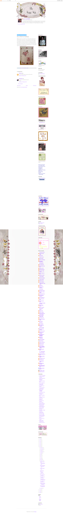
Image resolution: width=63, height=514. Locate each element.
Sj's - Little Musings (42, 351)
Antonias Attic (41, 258)
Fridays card (42, 470)
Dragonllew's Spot (42, 290)
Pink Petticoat (40, 497)
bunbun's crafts (41, 268)
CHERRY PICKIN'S (41, 275)
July (40, 454)
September (41, 451)
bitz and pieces (41, 263)
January (41, 488)
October (41, 450)
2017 (40, 440)
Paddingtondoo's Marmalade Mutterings (41, 335)
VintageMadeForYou (42, 122)
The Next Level (41, 359)
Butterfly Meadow (41, 269)
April (41, 458)
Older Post (34, 85)
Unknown (20, 73)
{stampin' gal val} (41, 371)
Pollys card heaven (42, 342)
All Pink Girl (41, 255)
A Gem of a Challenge (42, 375)
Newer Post (18, 85)
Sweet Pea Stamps (41, 352)
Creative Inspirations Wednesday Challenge (42, 379)
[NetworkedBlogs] (42, 178)
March (41, 459)
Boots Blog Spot (41, 264)
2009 (40, 492)
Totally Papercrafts (42, 422)
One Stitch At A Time (42, 392)
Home (27, 85)
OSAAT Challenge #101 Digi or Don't (42, 466)
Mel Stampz (41, 321)
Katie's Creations (41, 307)
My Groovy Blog (41, 327)
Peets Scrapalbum (41, 339)
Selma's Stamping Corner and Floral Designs (41, 347)
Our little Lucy (42, 473)
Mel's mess (40, 322)
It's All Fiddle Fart (41, 297)
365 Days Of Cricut (42, 252)
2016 (40, 441)
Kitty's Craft (41, 310)
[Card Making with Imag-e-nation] (41, 223)
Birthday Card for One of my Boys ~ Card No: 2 (42, 484)
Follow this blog (42, 179)
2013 (40, 445)
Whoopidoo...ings (41, 370)
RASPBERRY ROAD (40, 500)
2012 (40, 446)
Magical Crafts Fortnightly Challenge (41, 390)
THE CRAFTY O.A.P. (42, 358)
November (41, 449)
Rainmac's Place (41, 343)
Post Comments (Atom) (24, 87)
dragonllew (20, 78)
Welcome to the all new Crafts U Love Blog (42, 366)
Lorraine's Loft (41, 317)
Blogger (35, 511)
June (41, 455)
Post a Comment (20, 83)
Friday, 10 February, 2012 (22, 75)
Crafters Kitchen (41, 279)
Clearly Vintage (41, 276)
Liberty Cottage (41, 312)
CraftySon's (41, 285)
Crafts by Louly (41, 280)
